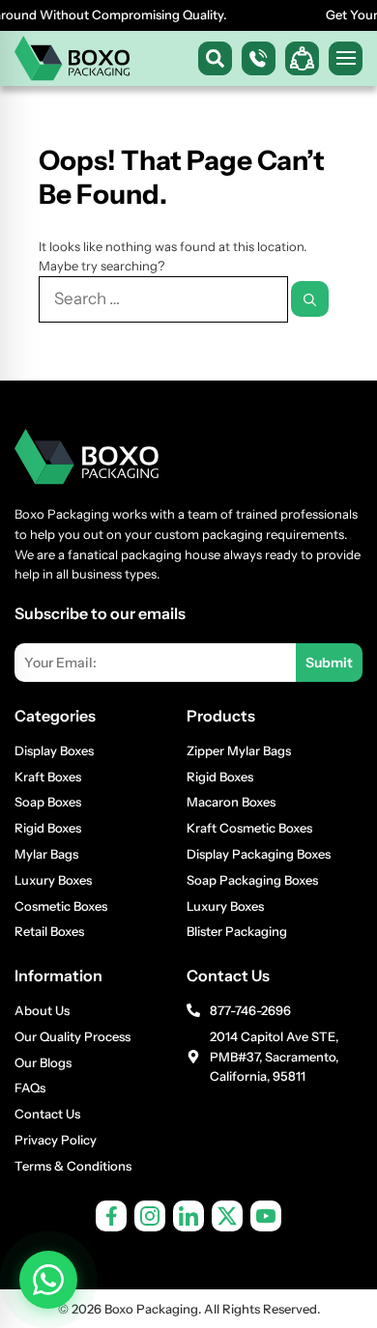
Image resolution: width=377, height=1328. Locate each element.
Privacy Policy (55, 1139)
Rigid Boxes (47, 827)
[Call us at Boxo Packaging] (259, 58)
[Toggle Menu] (345, 58)
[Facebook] (111, 1216)
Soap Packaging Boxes (252, 880)
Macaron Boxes (231, 801)
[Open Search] (215, 58)
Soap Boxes (47, 801)
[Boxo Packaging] (72, 58)
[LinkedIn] (188, 1216)
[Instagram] (149, 1216)
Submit (329, 662)
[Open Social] (302, 58)
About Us (42, 1010)
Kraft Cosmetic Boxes (249, 827)
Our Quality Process (72, 1036)
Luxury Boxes (53, 880)
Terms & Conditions (72, 1165)
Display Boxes (54, 750)
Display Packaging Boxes (259, 854)
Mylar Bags (46, 854)
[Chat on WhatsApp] (48, 1280)
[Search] (310, 299)
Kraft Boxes (47, 776)
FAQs (29, 1087)
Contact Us (47, 1113)
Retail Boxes (49, 931)
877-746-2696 (250, 1010)
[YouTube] (265, 1216)
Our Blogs (43, 1062)
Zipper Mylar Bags (239, 750)
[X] (227, 1216)
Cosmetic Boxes (60, 906)
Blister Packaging (237, 931)
